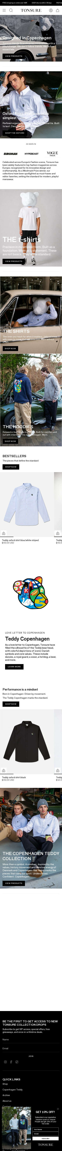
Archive (6, 1095)
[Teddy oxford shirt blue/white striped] (27, 504)
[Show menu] (4, 10)
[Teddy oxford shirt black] (27, 741)
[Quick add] (4, 533)
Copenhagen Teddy (13, 1089)
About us (7, 1100)
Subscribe (45, 1138)
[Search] (11, 10)
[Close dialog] (58, 1109)
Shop (5, 1083)
